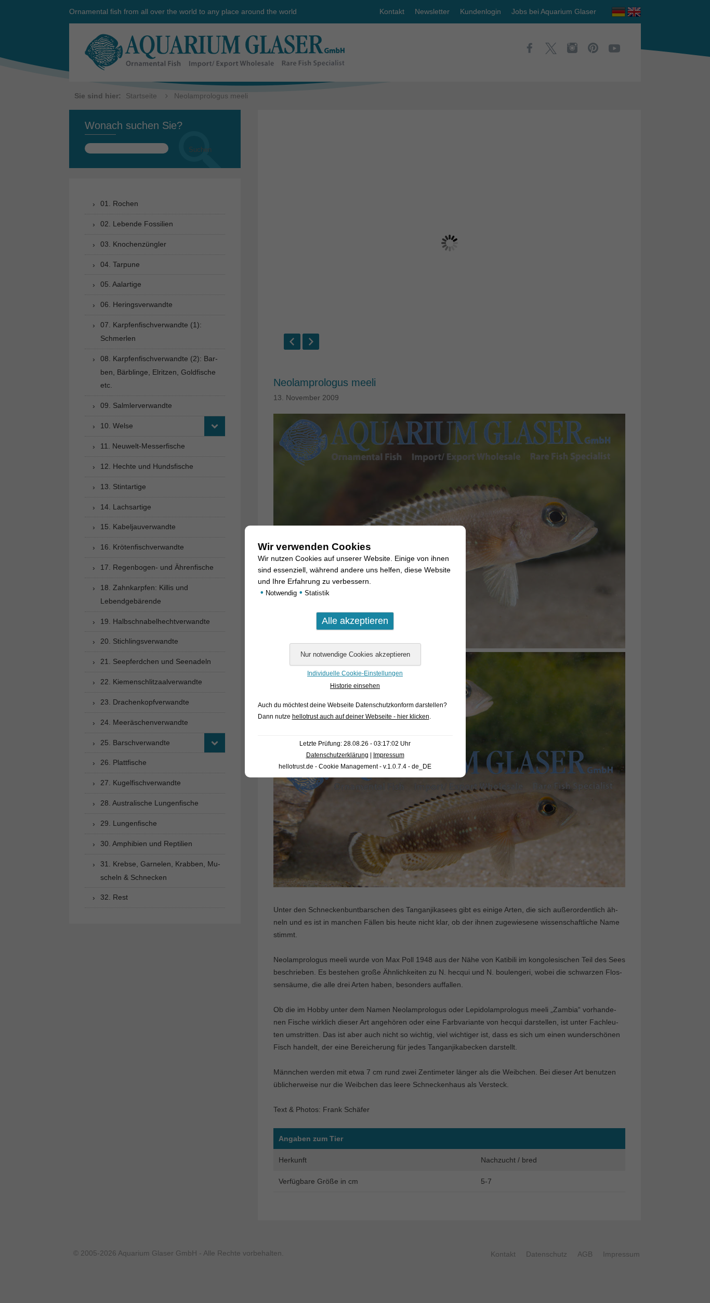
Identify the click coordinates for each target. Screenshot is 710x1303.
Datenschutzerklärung (337, 755)
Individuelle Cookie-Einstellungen (355, 673)
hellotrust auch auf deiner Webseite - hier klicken (360, 716)
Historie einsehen (355, 685)
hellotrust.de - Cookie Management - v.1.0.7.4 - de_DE (355, 766)
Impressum (388, 755)
